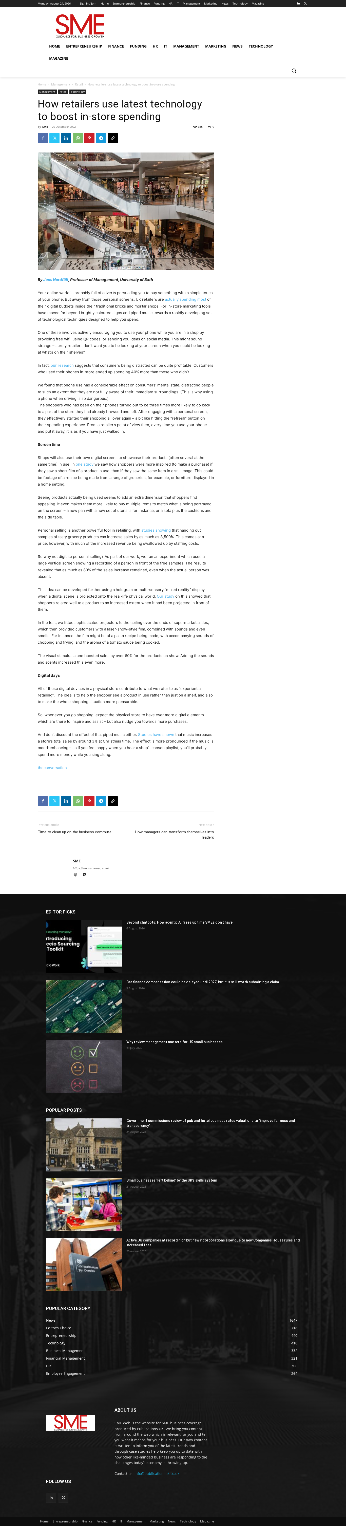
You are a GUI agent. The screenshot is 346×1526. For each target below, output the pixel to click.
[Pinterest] (89, 138)
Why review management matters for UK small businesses (174, 1042)
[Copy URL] (113, 138)
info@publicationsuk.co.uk (156, 1473)
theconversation (52, 767)
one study (84, 464)
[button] (294, 70)
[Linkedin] (298, 4)
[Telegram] (101, 138)
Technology (78, 91)
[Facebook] (43, 138)
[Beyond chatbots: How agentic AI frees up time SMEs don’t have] (84, 946)
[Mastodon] (86, 875)
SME (45, 126)
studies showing (156, 530)
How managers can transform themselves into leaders (174, 835)
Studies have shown (156, 734)
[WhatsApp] (78, 138)
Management (60, 84)
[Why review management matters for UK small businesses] (84, 1066)
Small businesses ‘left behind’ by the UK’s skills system (171, 1180)
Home (42, 84)
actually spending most (185, 299)
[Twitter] (305, 4)
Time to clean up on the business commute (74, 832)
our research (62, 365)
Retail (79, 84)
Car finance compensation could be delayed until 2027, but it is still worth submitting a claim (202, 982)
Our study (165, 596)
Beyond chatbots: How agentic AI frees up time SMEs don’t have (179, 922)
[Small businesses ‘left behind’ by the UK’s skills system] (84, 1204)
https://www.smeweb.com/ (91, 868)
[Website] (77, 875)
